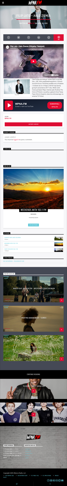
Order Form (28, 453)
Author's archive (33, 124)
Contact (27, 449)
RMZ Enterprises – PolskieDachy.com (13, 261)
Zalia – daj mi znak (33, 347)
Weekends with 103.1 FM (11, 243)
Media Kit (28, 451)
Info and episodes (33, 225)
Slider (33, 11)
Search (27, 455)
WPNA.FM (31, 23)
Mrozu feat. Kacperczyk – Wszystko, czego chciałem (34, 288)
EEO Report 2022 (9, 476)
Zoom (27, 458)
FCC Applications (47, 476)
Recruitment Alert (22, 476)
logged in (16, 140)
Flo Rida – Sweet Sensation (34, 386)
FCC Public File (35, 476)
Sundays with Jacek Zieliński (12, 237)
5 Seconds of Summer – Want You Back (34, 409)
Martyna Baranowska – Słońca (34, 317)
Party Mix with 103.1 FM (11, 249)
